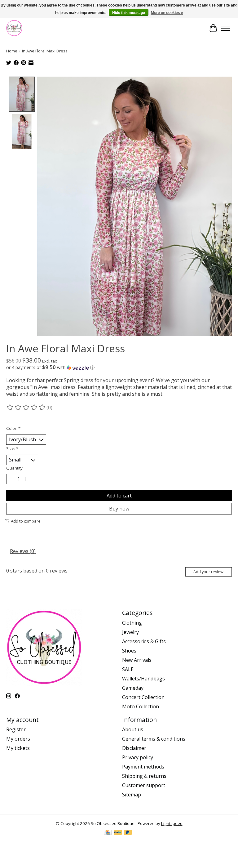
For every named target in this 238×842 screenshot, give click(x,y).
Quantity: (15, 468)
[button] (119, 367)
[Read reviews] (26, 407)
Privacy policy (137, 757)
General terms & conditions (153, 738)
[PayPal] (118, 833)
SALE (128, 669)
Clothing (132, 622)
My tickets (18, 748)
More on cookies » (167, 13)
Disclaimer (134, 748)
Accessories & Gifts (144, 641)
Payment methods (143, 766)
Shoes (129, 650)
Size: (12, 448)
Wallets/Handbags (143, 678)
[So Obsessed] (14, 28)
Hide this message (128, 13)
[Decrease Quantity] (12, 479)
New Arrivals (137, 660)
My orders (18, 738)
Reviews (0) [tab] (23, 551)
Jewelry (130, 632)
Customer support (143, 785)
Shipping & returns (144, 776)
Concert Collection (143, 697)
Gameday (132, 687)
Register (16, 729)
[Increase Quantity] (25, 479)
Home (11, 51)
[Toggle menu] (225, 28)
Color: (13, 428)
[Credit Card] (108, 833)
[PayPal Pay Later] (128, 833)
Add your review (208, 571)
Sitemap (131, 794)
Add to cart (119, 495)
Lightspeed (172, 823)
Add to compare (26, 521)
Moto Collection (140, 706)
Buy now (119, 508)
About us (132, 729)
